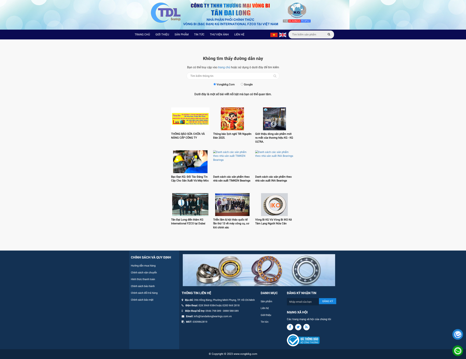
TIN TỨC (199, 34)
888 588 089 (231, 310)
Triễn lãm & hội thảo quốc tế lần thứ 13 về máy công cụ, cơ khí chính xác (231, 223)
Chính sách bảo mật (142, 299)
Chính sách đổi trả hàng (144, 292)
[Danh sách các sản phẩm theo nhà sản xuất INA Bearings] (274, 161)
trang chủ (224, 67)
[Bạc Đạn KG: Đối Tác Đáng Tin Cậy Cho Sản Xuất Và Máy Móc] (190, 161)
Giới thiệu (266, 315)
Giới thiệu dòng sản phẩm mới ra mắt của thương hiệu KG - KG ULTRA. (274, 137)
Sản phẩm (266, 301)
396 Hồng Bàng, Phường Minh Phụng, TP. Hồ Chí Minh (224, 300)
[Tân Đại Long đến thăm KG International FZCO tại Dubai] (190, 204)
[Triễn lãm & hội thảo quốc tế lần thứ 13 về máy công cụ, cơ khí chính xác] (232, 204)
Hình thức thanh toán (143, 279)
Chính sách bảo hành (143, 286)
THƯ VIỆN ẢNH (219, 34)
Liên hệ (265, 308)
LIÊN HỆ (239, 34)
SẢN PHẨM (182, 34)
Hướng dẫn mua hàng (143, 265)
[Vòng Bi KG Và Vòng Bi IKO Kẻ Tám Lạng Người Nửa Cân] (274, 204)
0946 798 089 (213, 310)
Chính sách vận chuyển (144, 272)
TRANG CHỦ (142, 34)
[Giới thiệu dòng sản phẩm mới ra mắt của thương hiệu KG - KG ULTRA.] (274, 118)
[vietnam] (274, 34)
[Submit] (329, 35)
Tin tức (264, 321)
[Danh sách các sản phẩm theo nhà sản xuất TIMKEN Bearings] (232, 161)
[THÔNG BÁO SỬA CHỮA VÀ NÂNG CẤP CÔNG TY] (190, 118)
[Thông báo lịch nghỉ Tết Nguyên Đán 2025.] (232, 118)
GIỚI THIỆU (162, 34)
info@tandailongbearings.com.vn (213, 316)
